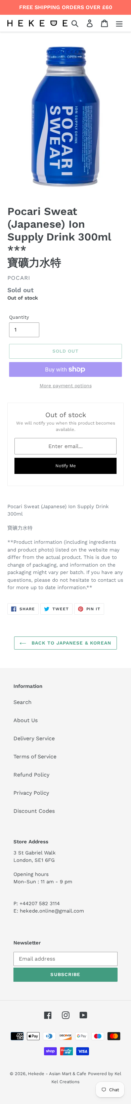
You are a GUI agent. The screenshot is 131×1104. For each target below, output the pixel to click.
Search (22, 702)
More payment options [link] (66, 385)
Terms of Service (34, 756)
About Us (25, 720)
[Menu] (119, 23)
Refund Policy (31, 774)
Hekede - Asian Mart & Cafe (57, 1073)
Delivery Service (34, 738)
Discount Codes (34, 811)
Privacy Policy (31, 793)
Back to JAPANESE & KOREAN (70, 643)
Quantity (19, 317)
